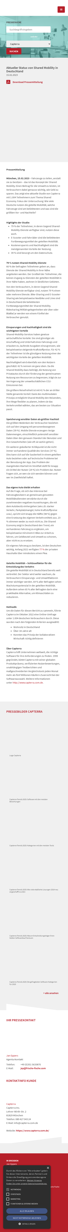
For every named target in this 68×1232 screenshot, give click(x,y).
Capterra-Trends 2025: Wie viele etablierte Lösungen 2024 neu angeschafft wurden (33, 890)
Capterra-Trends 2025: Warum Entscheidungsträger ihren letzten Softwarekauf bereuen (31, 937)
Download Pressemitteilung (28, 82)
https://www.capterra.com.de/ (32, 1130)
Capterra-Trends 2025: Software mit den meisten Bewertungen (28, 800)
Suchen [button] (13, 51)
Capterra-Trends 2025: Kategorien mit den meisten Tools (31, 845)
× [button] (48, 1168)
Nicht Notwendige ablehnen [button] (27, 1218)
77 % (41, 549)
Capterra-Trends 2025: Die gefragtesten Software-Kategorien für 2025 (33, 983)
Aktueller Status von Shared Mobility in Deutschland (32, 69)
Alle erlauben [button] (27, 1211)
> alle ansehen (51, 993)
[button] (8, 1189)
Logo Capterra (15, 755)
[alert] (27, 1197)
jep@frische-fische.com (33, 1068)
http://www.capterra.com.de (28, 682)
